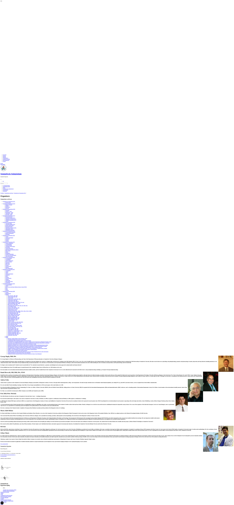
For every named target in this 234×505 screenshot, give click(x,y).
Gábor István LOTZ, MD (13, 308)
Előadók (7, 205)
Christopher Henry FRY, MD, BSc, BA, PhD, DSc (18, 305)
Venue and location (9, 256)
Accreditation (8, 259)
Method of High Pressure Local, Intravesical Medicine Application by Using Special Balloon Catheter (27, 346)
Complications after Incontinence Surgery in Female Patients (19, 340)
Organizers (7, 238)
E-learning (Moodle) (4, 497)
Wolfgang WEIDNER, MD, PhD (14, 333)
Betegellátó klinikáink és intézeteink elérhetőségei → (8, 454)
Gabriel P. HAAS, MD (12, 310)
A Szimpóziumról (6, 185)
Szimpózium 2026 (6, 186)
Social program (8, 266)
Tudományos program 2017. (10, 219)
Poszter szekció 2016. (9, 225)
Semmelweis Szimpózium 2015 (9, 231)
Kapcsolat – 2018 (8, 214)
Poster (6, 276)
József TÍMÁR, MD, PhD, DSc (14, 314)
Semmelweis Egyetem (4, 492)
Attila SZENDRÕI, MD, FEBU (14, 303)
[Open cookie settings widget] (2, 502)
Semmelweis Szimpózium (11, 174)
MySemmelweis (6, 160)
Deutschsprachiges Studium (5, 496)
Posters (6, 251)
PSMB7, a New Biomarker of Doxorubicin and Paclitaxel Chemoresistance (22, 349)
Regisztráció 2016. (9, 226)
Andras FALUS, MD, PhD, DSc (14, 299)
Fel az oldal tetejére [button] (4, 443)
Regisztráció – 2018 (9, 212)
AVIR (1, 494)
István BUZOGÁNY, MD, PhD (14, 312)
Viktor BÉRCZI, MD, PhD (13, 329)
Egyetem (4, 154)
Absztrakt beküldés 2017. (10, 217)
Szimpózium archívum (9, 193)
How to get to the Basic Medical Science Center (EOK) (16, 287)
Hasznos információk (9, 233)
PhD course (7, 263)
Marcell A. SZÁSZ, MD (12, 316)
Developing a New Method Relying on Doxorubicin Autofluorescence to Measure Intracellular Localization (28, 342)
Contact (6, 221)
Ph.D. (6, 288)
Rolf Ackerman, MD (12, 327)
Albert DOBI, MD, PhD (12, 296)
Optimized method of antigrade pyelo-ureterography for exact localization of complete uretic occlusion (27, 348)
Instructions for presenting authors (11, 249)
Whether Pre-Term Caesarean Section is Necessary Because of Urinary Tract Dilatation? (25, 353)
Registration (7, 253)
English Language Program (5, 499)
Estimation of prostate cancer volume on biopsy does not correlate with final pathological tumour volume (28, 345)
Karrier (4, 161)
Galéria (6, 336)
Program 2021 (8, 202)
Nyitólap (2, 193)
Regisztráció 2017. (9, 216)
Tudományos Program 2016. (10, 227)
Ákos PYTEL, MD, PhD (13, 295)
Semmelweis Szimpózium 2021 (9, 201)
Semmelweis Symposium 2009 (9, 291)
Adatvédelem (5, 189)
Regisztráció (7, 207)
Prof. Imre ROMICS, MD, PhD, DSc (15, 326)
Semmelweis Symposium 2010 (9, 283)
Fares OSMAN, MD (12, 306)
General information (9, 237)
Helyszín (7, 208)
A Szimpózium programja (10, 232)
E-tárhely (2, 498)
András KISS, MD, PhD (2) (13, 301)
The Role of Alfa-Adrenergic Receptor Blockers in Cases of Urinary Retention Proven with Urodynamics (28, 351)
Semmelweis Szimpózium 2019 (9, 203)
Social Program (8, 278)
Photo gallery (7, 250)
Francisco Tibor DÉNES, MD (13, 307)
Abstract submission (9, 243)
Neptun (4, 155)
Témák (6, 337)
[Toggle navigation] (0, 179)
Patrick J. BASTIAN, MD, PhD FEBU (15, 322)
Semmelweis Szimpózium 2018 (9, 209)
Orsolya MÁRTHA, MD (12, 319)
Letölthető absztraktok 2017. (10, 220)
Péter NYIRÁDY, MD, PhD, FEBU (15, 325)
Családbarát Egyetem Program (6, 495)
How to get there (8, 261)
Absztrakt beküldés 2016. (10, 224)
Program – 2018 (8, 211)
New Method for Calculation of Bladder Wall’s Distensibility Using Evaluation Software (25, 347)
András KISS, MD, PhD (12, 300)
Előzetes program (8, 204)
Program (7, 239)
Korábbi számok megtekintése (9, 491)
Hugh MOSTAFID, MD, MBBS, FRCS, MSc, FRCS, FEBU (20, 311)
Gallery (6, 272)
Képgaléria (7, 234)
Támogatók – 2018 (9, 213)
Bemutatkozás (8, 293)
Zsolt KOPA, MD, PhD (12, 335)
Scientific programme (9, 254)
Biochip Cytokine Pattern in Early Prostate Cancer (17, 338)
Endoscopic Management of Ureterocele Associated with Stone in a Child (22, 343)
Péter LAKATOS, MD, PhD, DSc (14, 323)
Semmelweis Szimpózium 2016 (9, 222)
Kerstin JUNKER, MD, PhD (13, 315)
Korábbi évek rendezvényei (8, 188)
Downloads (7, 247)
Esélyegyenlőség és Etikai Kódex (6, 500)
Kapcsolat (5, 191)
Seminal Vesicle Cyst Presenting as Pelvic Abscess (17, 350)
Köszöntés (7, 210)
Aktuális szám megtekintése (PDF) (9, 489)
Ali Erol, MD (10, 297)
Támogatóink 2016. (9, 228)
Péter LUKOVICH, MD (12, 324)
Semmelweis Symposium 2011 (9, 269)
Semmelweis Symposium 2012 (20, 193)
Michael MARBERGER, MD (13, 317)
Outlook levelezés (6, 159)
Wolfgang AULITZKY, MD (13, 331)
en (3, 181)
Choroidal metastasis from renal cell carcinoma (17, 339)
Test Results (7, 280)
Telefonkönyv (5, 158)
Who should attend (9, 268)
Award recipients (8, 245)
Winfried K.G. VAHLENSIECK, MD (15, 330)
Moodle (4, 156)
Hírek (4, 187)
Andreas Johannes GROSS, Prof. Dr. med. (16, 302)
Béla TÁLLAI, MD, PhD (13, 304)
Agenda (6, 292)
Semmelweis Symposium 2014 (9, 235)
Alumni (1, 493)
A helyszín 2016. (8, 223)
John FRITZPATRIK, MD (13, 313)
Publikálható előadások (9, 230)
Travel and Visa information (10, 255)
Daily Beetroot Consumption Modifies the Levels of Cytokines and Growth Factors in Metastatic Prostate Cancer (29, 341)
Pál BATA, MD (11, 320)
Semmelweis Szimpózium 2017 (9, 215)
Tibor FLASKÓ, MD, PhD (13, 328)
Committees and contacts (10, 246)
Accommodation (8, 244)
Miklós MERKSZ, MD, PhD (13, 318)
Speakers (7, 240)
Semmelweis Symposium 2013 (9, 242)
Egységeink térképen (3, 456)
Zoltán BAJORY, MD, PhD (13, 334)
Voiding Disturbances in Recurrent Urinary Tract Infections (19, 352)
